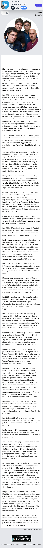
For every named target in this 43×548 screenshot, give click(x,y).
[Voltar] (3, 12)
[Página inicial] (7, 12)
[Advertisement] (21, 61)
